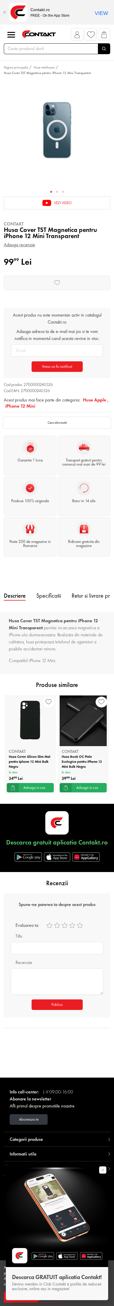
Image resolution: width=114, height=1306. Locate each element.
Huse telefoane (44, 67)
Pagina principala (16, 67)
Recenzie (23, 962)
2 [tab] (57, 192)
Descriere (15, 595)
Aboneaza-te (29, 1119)
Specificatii (48, 595)
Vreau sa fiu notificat (57, 366)
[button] (77, 36)
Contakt (14, 224)
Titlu (18, 936)
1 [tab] (51, 192)
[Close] (4, 12)
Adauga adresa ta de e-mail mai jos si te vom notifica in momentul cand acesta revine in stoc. (57, 334)
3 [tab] (63, 192)
